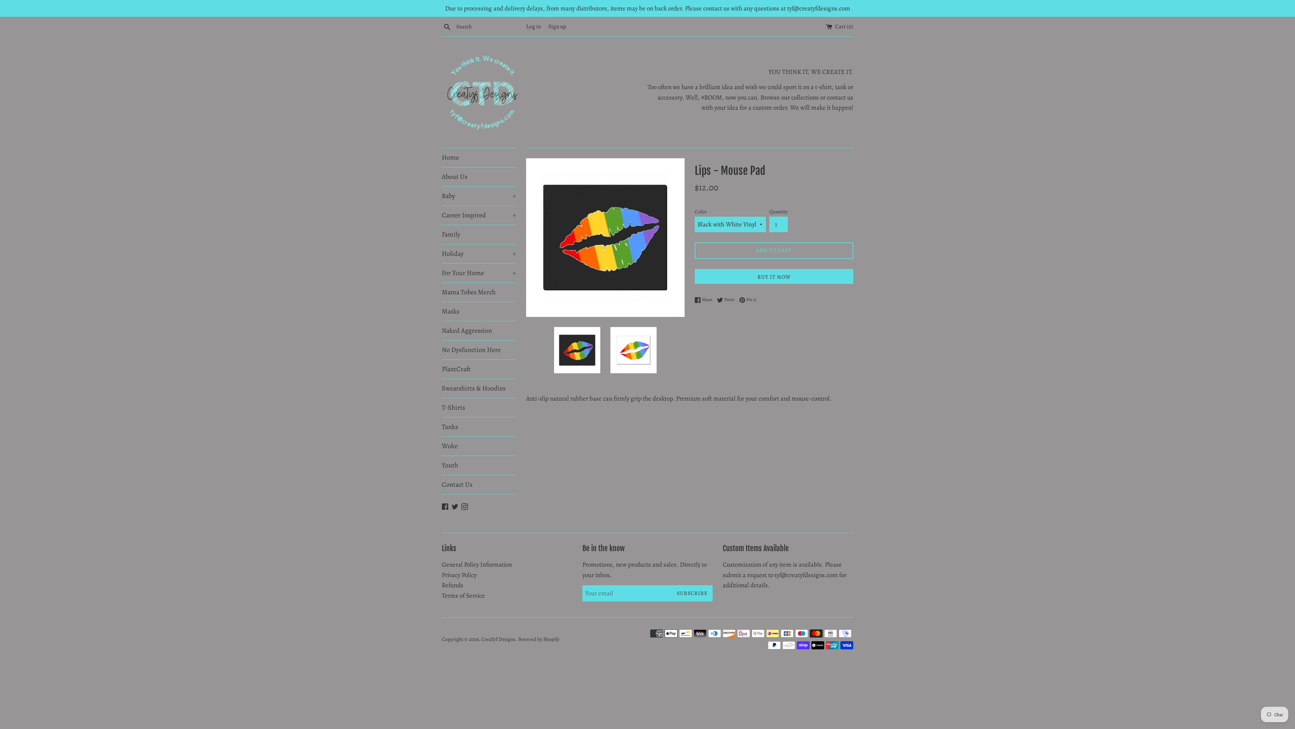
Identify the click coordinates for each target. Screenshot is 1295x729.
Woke (450, 446)
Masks (450, 311)
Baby (479, 195)
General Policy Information (477, 564)
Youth (450, 465)
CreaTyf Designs (498, 639)
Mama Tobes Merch (469, 292)
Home (450, 157)
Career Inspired (479, 215)
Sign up (557, 26)
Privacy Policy (459, 575)
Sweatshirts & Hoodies (474, 388)
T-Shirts (453, 407)
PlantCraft (456, 369)
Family (451, 234)
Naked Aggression (467, 330)
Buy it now (774, 277)
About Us (454, 176)
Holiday (479, 253)
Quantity (778, 211)
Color (701, 211)
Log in (533, 26)
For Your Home (479, 272)
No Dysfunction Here (471, 349)
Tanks (450, 426)
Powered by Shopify (538, 639)
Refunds (452, 585)
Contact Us (457, 484)
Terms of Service (463, 595)
